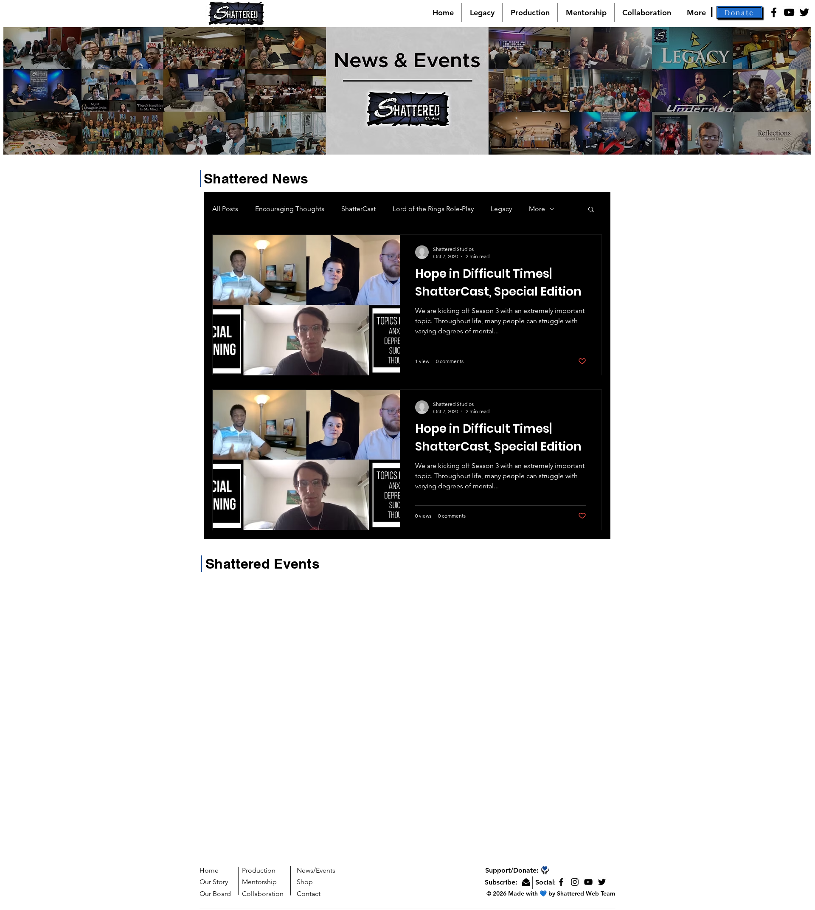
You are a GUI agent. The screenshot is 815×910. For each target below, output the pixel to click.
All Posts (225, 209)
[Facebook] (773, 12)
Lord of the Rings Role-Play (433, 209)
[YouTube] (789, 12)
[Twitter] (804, 12)
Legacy (501, 209)
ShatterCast (358, 209)
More (537, 209)
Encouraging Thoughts (289, 209)
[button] (739, 12)
